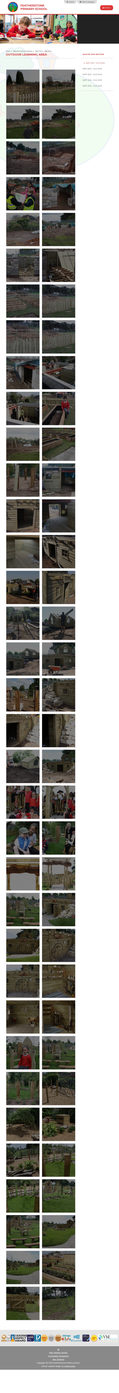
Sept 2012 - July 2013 (92, 69)
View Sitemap (58, 1359)
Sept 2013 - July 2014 (92, 74)
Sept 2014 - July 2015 (92, 80)
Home (8, 51)
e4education (69, 1366)
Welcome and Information (22, 51)
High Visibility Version (58, 1353)
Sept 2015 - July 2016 (92, 86)
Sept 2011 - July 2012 (43, 51)
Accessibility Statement (58, 1356)
